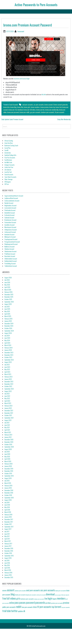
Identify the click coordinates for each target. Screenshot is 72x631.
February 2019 (8, 485)
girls (18, 598)
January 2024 (8, 350)
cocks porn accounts (41, 595)
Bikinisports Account (10, 237)
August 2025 (8, 304)
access (4, 590)
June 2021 (7, 425)
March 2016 (7, 570)
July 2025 (7, 306)
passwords (40, 602)
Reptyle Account (8, 203)
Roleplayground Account (11, 244)
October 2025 (8, 299)
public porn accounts (8, 607)
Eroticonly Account (9, 215)
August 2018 (8, 500)
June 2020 (7, 454)
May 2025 (7, 311)
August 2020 (8, 449)
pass (16, 602)
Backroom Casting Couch (11, 145)
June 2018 (7, 505)
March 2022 (7, 403)
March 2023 (7, 374)
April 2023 (7, 372)
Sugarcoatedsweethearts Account (13, 196)
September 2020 (9, 447)
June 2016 (7, 563)
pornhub (48, 602)
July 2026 (7, 280)
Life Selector (7, 170)
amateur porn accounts (20, 591)
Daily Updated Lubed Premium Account (12, 119)
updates (20, 611)
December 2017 (8, 519)
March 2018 (7, 512)
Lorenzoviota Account (10, 208)
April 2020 (7, 459)
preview (66, 602)
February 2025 (8, 319)
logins (55, 598)
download (50, 594)
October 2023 (8, 357)
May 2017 (7, 536)
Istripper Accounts (9, 165)
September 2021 (9, 418)
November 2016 (8, 551)
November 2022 (8, 384)
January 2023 (8, 379)
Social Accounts (13, 104)
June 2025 (7, 309)
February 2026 (8, 292)
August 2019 (8, 478)
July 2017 (6, 531)
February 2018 (8, 514)
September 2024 (9, 331)
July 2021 (6, 423)
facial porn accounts (58, 595)
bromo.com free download (15, 109)
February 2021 (8, 435)
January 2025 (8, 321)
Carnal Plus (7, 148)
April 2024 (7, 343)
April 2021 (7, 430)
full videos (11, 598)
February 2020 (8, 464)
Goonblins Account (9, 225)
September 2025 (9, 302)
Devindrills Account (9, 213)
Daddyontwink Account (10, 261)
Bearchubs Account (9, 256)
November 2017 (8, 522)
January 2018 (8, 517)
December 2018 (8, 490)
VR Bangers (7, 182)
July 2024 (7, 335)
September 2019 (9, 476)
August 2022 (8, 391)
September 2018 (9, 498)
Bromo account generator (60, 104)
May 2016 (7, 565)
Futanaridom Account (10, 222)
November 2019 (8, 471)
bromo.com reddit (24, 112)
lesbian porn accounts (39, 599)
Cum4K (6, 150)
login (50, 598)
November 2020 (8, 442)
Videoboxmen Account (10, 251)
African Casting (8, 141)
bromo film (20, 107)
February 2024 (8, 348)
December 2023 (8, 352)
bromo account (48, 104)
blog (13, 594)
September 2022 (9, 389)
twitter (14, 611)
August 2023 (8, 362)
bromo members (35, 107)
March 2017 (7, 541)
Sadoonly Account (9, 217)
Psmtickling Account (10, 263)
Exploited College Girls (10, 155)
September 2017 (9, 527)
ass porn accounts (39, 104)
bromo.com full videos (29, 109)
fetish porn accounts (65, 595)
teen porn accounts (27, 607)
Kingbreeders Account (10, 205)
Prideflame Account (9, 254)
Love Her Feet (8, 172)
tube (9, 611)
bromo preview (44, 107)
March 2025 (7, 316)
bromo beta (6, 107)
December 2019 (8, 469)
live (45, 598)
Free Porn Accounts (9, 157)
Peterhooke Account (9, 210)
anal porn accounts (27, 104)
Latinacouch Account (10, 232)
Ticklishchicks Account (10, 266)
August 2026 (8, 277)
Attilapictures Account (10, 230)
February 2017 (8, 543)
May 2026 (7, 285)
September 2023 (9, 360)
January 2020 (8, 466)
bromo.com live (40, 109)
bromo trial (59, 107)
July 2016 (6, 560)
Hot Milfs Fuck (8, 162)
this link (44, 94)
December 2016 (8, 548)
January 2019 (8, 488)
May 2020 (7, 456)
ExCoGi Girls (7, 153)
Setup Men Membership (64, 119)
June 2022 (7, 396)
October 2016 (8, 553)
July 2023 (7, 365)
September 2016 (9, 556)
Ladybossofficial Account (11, 198)
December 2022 (8, 381)
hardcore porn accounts (47, 112)
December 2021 (8, 410)
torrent (58, 607)
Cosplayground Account (10, 239)
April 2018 (7, 510)
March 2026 (7, 290)
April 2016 (7, 568)
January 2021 (8, 437)
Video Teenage (8, 179)
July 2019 (6, 481)
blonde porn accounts (20, 595)
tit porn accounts (59, 112)
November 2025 (8, 297)
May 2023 (7, 369)
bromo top (52, 107)
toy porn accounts (66, 607)
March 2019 (7, 483)
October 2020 (8, 444)
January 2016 (8, 575)
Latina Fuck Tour (8, 167)
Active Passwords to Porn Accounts (36, 4)
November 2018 (8, 493)
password (30, 602)
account (10, 590)
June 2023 (7, 367)
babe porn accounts (60, 590)
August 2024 (8, 333)
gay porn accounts (35, 112)
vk (24, 611)
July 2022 (7, 394)
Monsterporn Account (10, 227)
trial (4, 611)
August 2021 (8, 420)
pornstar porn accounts (57, 603)
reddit (18, 607)
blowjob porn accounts (31, 595)
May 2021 (7, 427)
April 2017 (7, 539)
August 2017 (7, 529)
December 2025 (8, 294)
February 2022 (8, 406)
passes (22, 602)
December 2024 (8, 323)
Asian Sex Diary (8, 143)
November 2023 (8, 355)
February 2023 (8, 377)
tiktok (35, 607)
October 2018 (8, 495)
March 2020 (7, 461)
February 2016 (8, 572)
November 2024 (8, 326)
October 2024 (8, 328)
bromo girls (27, 107)
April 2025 (7, 314)
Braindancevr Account (10, 220)
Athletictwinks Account (10, 259)
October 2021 (8, 415)
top (53, 607)
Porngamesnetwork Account (12, 242)
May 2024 (7, 340)
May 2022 (7, 398)
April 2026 (7, 287)
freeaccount (20, 31)
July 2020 (7, 452)
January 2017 (8, 546)
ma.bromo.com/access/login (22, 78)
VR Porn (6, 184)
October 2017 (8, 524)
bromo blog (13, 107)
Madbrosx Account (9, 246)
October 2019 (8, 473)
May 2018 (7, 507)
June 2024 (7, 338)
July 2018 (6, 502)
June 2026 (7, 282)
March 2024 (7, 345)
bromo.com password (13, 112)
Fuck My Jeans (8, 160)
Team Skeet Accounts (10, 177)
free (4, 598)
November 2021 (8, 413)
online (11, 602)
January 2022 (8, 408)
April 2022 (7, 401)
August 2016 (8, 558)
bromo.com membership (51, 109)
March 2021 (7, 432)
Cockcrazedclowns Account (11, 201)
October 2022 (8, 386)
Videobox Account (9, 249)
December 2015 (8, 577)
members (61, 598)
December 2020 (8, 439)
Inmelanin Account (9, 234)
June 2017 (7, 534)
